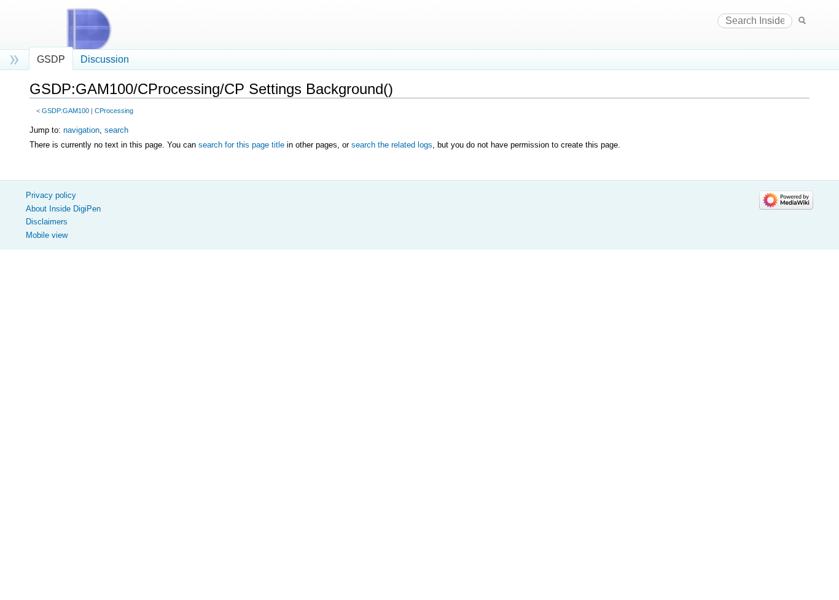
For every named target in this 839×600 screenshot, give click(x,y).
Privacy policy (51, 195)
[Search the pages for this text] (802, 20)
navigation (81, 130)
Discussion (104, 59)
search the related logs (391, 144)
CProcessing (114, 110)
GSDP (51, 59)
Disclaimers (47, 221)
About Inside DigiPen (63, 208)
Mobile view (47, 235)
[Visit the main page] (100, 29)
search (116, 130)
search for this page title (241, 144)
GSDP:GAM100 (65, 110)
